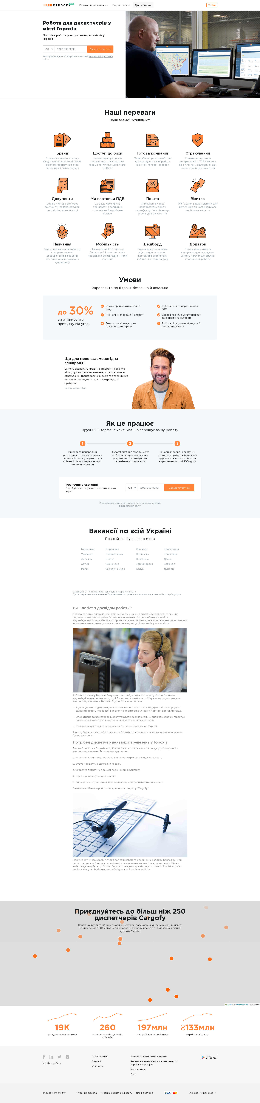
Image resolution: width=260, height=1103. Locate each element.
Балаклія (169, 563)
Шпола (109, 559)
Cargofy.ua (78, 592)
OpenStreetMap (242, 1004)
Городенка (87, 549)
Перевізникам (121, 5)
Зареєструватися (100, 49)
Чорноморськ (144, 563)
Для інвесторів (144, 1093)
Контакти (97, 1066)
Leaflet (230, 1004)
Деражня (86, 559)
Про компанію (100, 1056)
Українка (86, 554)
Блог (133, 1074)
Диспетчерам (143, 5)
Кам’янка (141, 549)
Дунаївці (169, 568)
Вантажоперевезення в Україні (149, 1056)
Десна (168, 559)
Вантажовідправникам (93, 5)
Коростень (170, 554)
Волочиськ (142, 559)
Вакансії (96, 1061)
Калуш (140, 568)
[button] (80, 936)
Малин (85, 568)
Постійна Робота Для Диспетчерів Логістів (111, 592)
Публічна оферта (87, 1093)
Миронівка (112, 549)
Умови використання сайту (116, 1093)
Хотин (85, 563)
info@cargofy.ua (52, 1063)
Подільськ (142, 554)
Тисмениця (112, 563)
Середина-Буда (115, 568)
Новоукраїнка (114, 554)
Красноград (171, 549)
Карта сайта (138, 1069)
